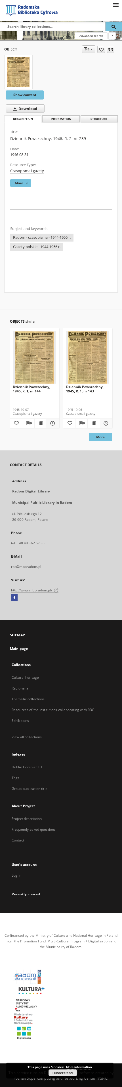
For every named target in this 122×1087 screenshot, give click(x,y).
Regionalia (20, 688)
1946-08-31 (19, 154)
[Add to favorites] (101, 49)
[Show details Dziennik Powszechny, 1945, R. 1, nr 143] (105, 423)
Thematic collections (28, 699)
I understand (62, 1072)
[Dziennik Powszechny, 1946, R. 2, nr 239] (18, 72)
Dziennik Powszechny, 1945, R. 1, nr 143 (85, 388)
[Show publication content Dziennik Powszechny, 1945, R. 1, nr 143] (94, 423)
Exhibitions (20, 720)
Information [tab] (61, 119)
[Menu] (115, 4)
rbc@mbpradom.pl (26, 566)
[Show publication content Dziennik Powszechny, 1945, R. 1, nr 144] (41, 423)
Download (27, 108)
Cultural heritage (25, 677)
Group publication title (29, 788)
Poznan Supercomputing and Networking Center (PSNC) (61, 1078)
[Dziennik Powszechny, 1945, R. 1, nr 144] (34, 357)
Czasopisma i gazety (27, 170)
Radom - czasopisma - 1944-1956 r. (42, 237)
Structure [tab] (99, 119)
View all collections (27, 737)
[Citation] (110, 49)
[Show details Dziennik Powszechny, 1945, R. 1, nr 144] (52, 423)
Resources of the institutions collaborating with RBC (53, 709)
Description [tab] (23, 119)
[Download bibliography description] (28, 423)
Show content (24, 94)
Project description (27, 818)
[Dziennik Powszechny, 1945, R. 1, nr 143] (87, 357)
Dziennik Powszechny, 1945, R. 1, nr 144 (31, 388)
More (100, 437)
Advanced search (91, 36)
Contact (18, 840)
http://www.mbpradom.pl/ (32, 590)
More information (79, 1067)
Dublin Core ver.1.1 (27, 767)
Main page (19, 648)
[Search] (114, 26)
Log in (16, 875)
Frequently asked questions (34, 829)
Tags (15, 777)
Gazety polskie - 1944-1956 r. (36, 246)
